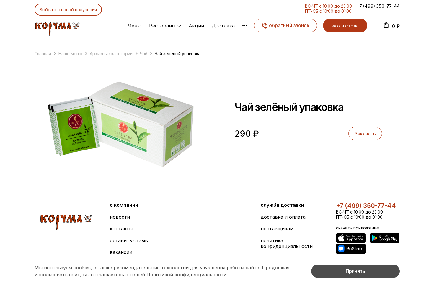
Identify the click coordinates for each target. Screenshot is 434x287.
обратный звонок (289, 25)
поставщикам (277, 229)
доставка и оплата (283, 217)
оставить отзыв (129, 240)
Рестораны (162, 26)
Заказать (365, 134)
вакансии (121, 252)
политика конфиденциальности (287, 243)
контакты (121, 229)
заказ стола (345, 26)
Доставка (223, 26)
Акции (196, 26)
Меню (134, 26)
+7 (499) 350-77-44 (378, 6)
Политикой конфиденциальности (186, 275)
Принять (355, 271)
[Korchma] (57, 27)
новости (120, 217)
